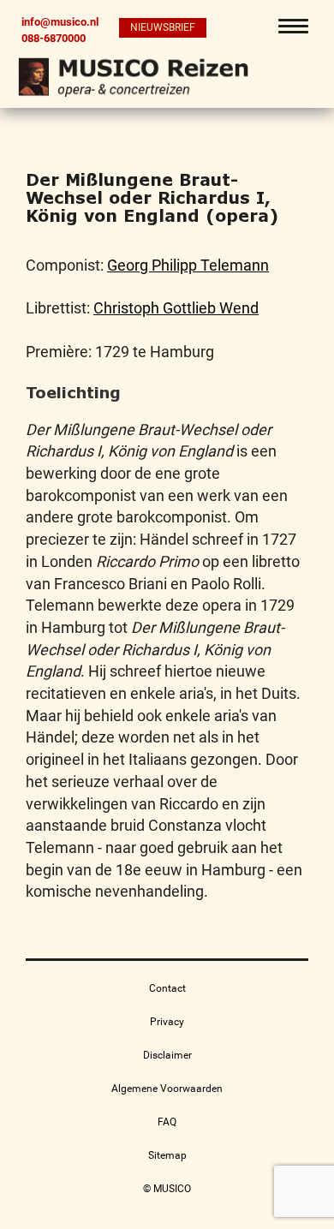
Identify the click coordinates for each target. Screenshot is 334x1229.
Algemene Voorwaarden (167, 1089)
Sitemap (167, 1155)
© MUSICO (167, 1189)
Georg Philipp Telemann (188, 265)
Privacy (167, 1022)
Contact (167, 988)
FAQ (167, 1122)
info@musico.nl (59, 21)
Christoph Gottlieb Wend (176, 308)
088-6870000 (53, 38)
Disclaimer (167, 1055)
